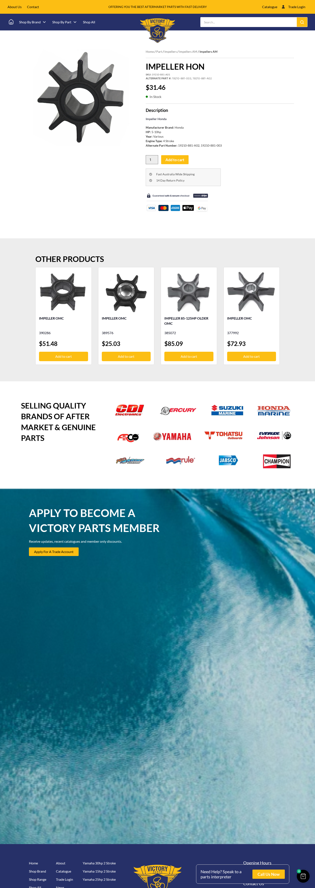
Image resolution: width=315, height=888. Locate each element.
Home (150, 51)
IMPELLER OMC (51, 318)
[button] (303, 876)
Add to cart (174, 159)
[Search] (302, 22)
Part (159, 51)
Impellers (170, 51)
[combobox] (249, 22)
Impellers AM (188, 51)
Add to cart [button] (63, 356)
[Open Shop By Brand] (44, 22)
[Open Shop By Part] (75, 22)
